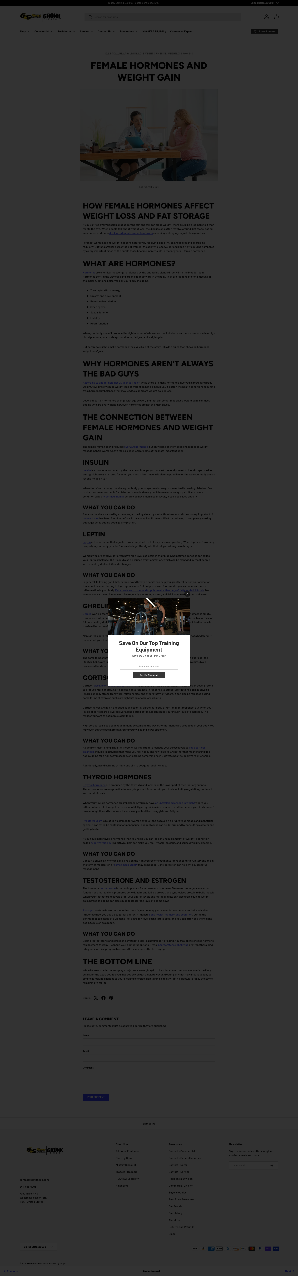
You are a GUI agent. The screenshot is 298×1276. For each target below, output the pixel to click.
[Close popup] (187, 594)
